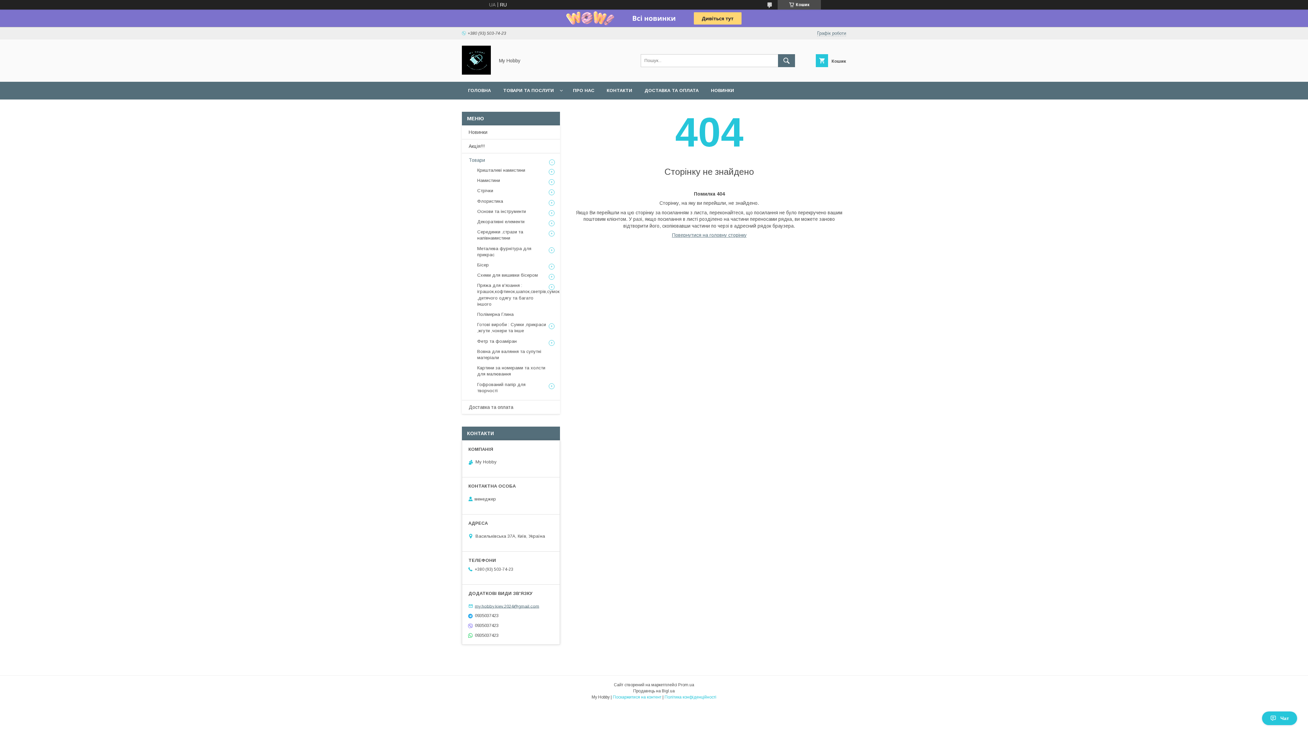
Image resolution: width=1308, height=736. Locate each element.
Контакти (619, 90)
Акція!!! (477, 146)
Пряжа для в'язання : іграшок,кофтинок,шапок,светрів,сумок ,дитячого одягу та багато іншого (518, 295)
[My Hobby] (476, 73)
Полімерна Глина (495, 314)
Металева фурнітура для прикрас (504, 251)
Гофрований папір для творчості (501, 387)
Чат (1284, 718)
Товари (477, 160)
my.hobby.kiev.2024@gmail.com (507, 606)
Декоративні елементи (501, 221)
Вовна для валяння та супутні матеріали (509, 354)
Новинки (722, 90)
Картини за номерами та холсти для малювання (511, 371)
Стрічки (485, 190)
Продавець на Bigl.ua (654, 691)
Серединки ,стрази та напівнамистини (500, 235)
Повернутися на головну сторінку (709, 235)
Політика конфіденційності (690, 697)
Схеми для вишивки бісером (507, 275)
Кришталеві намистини (501, 170)
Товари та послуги (528, 90)
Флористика (490, 201)
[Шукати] (786, 60)
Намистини (488, 180)
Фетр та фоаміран (497, 341)
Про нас (583, 90)
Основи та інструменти (501, 211)
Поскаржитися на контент (637, 697)
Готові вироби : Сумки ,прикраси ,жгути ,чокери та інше (511, 327)
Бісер (483, 264)
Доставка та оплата (671, 90)
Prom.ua (686, 685)
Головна (479, 90)
